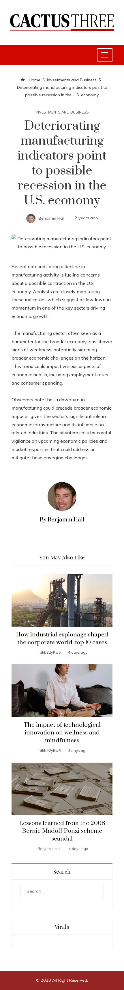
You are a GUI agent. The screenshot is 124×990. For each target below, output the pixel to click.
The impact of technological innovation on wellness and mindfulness (62, 732)
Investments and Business (62, 112)
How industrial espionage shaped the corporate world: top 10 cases (62, 638)
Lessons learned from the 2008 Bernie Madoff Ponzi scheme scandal (62, 831)
